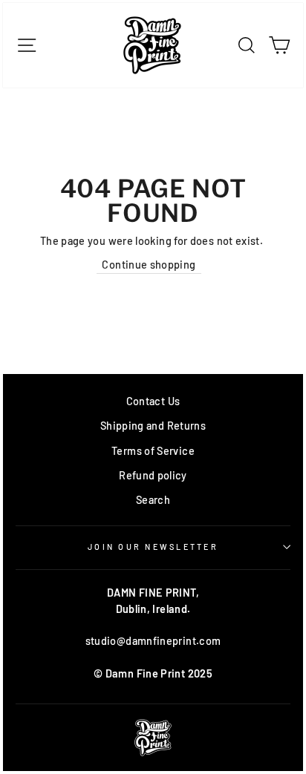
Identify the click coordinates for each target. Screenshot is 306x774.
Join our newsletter (153, 546)
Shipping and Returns (153, 425)
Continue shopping (148, 264)
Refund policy (153, 475)
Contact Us (153, 401)
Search (153, 499)
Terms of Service (153, 451)
